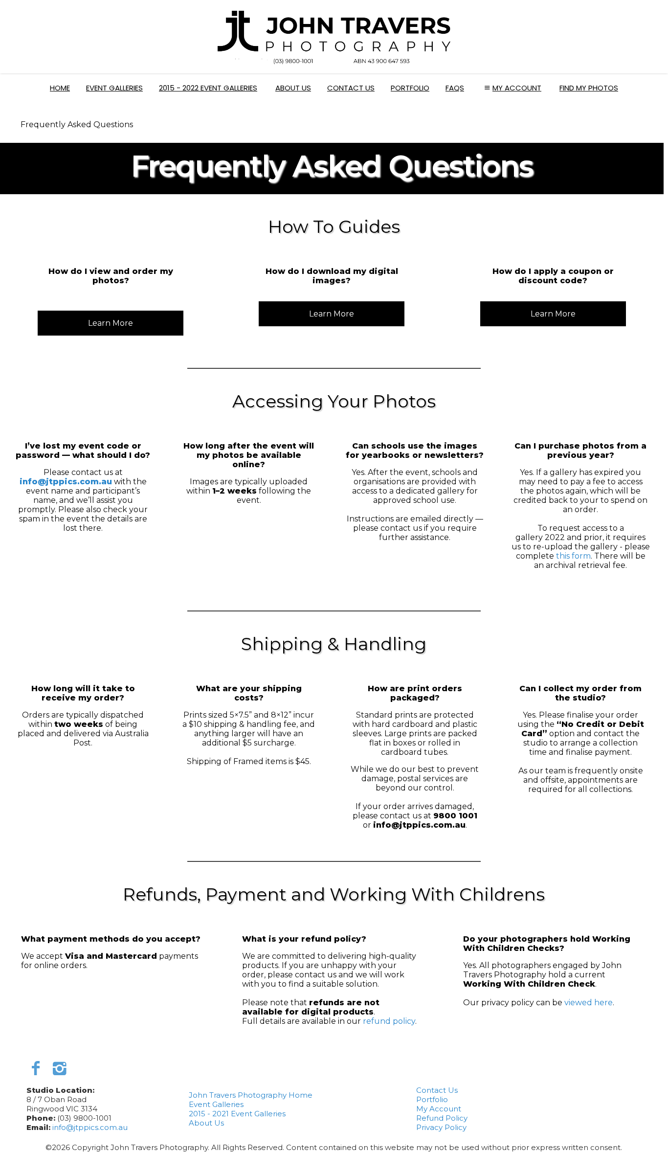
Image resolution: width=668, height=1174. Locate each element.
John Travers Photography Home (250, 1095)
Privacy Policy (441, 1127)
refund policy (389, 1021)
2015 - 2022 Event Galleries (208, 88)
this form (573, 556)
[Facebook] (36, 1068)
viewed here (588, 1002)
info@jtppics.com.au (66, 481)
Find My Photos (588, 88)
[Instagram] (59, 1068)
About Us (293, 88)
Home (60, 88)
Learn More (110, 323)
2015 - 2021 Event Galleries (237, 1113)
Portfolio (410, 88)
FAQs (454, 88)
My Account (516, 88)
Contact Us (351, 88)
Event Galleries (114, 88)
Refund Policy (442, 1118)
